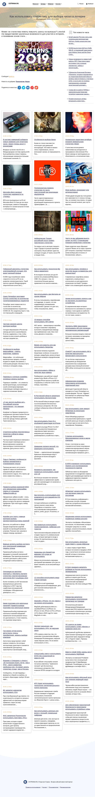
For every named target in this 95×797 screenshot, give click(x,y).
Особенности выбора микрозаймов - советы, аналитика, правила (12, 351)
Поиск (81, 3)
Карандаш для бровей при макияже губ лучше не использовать (44, 554)
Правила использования (33, 787)
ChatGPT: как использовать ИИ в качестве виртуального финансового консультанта (78, 354)
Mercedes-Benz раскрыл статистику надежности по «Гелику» (13, 194)
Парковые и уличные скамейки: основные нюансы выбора (15, 378)
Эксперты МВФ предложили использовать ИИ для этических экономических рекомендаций (77, 328)
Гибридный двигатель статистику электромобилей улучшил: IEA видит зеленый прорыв (16, 271)
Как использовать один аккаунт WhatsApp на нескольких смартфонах (77, 411)
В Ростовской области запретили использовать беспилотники (47, 397)
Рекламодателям (65, 787)
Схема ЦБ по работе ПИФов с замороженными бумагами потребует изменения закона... (79, 92)
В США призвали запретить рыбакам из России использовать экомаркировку (78, 569)
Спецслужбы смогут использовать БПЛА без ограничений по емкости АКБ (47, 656)
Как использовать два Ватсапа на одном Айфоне (47, 295)
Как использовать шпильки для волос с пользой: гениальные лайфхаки (46, 713)
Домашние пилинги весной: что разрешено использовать (46, 447)
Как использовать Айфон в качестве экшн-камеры (44, 371)
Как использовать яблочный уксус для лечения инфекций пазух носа (78, 679)
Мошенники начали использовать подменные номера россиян (78, 518)
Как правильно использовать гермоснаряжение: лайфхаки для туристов (47, 527)
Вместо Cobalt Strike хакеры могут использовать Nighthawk (78, 653)
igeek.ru (11, 76)
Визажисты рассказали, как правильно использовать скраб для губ (46, 472)
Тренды (43, 3)
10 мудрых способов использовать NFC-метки (44, 321)
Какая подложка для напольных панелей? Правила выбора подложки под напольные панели (16, 605)
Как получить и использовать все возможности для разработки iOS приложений (47, 497)
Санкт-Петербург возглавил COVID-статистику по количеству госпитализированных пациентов (16, 299)
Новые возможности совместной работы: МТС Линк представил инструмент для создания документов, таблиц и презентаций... (80, 63)
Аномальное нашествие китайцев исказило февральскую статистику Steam (78, 142)
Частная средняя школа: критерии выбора (12, 325)
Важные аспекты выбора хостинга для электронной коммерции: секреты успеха (16, 546)
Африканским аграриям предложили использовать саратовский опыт (75, 383)
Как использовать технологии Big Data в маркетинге (47, 270)
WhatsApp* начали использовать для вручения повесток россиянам (78, 493)
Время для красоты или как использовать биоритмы (45, 346)
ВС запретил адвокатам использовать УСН (12, 691)
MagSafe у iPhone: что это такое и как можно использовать (47, 602)
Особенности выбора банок (45, 140)
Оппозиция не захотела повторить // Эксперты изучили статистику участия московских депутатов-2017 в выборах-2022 (15, 575)
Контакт (58, 3)
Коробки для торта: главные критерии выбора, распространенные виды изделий (16, 519)
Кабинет (91, 3)
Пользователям (53, 787)
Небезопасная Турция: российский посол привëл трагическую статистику (44, 241)
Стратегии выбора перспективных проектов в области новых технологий (16, 434)
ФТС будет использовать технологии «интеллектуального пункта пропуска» (46, 685)
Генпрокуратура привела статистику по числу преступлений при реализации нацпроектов (46, 191)
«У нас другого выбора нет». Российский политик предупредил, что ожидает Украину (14, 405)
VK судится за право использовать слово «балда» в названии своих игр (77, 627)
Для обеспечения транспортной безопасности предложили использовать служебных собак (77, 707)
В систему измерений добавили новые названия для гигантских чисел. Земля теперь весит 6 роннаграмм (15, 143)
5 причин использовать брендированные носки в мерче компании (77, 438)
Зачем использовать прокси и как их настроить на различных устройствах (78, 301)
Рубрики (50, 3)
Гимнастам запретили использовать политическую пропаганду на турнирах (76, 599)
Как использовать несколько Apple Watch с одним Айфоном (77, 543)
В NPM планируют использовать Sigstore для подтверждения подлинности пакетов (78, 466)
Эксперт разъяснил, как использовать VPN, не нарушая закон (46, 628)
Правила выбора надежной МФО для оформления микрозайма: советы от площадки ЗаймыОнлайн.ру (16, 490)
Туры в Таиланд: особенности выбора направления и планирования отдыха (14, 461)
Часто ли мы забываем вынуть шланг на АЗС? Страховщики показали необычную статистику (78, 240)
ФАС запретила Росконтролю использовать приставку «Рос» (15, 717)
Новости (35, 3)
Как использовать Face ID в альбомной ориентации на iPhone (47, 422)
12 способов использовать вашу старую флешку (46, 579)
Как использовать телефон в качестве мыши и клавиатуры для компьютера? (78, 271)
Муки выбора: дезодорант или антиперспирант (77, 191)
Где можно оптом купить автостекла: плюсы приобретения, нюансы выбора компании (15, 634)
